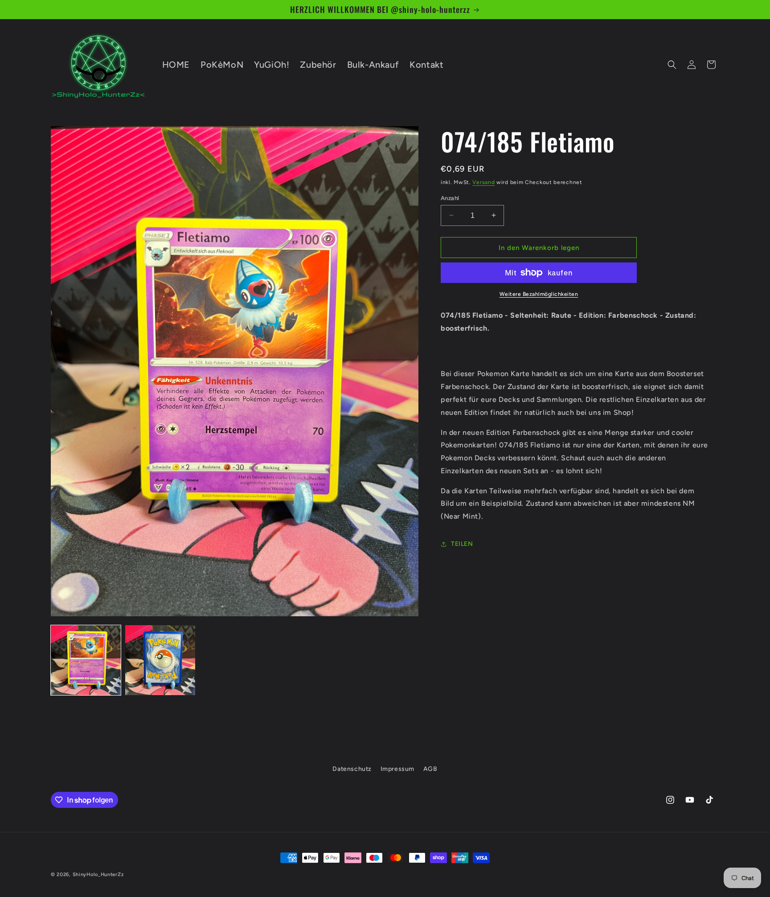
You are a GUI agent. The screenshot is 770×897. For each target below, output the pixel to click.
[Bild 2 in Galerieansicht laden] (160, 660)
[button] (672, 64)
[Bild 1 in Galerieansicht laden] (86, 660)
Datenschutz (352, 769)
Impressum (397, 769)
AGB (430, 769)
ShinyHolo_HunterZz (98, 874)
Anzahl (450, 197)
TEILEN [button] (462, 544)
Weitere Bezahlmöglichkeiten (539, 294)
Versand (483, 182)
